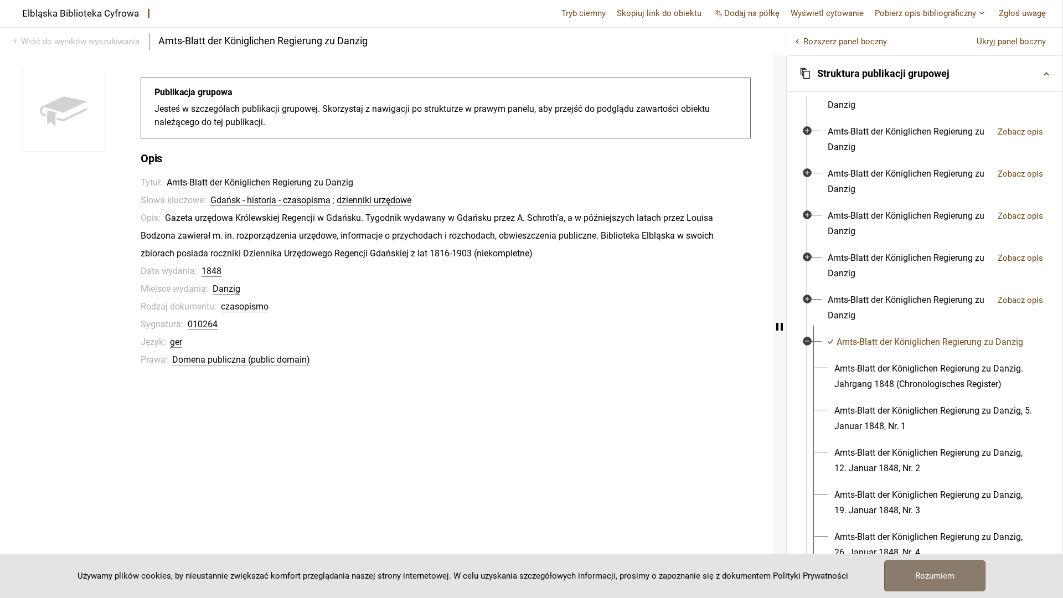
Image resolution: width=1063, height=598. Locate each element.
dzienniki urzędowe (374, 200)
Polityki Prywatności (810, 576)
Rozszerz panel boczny (845, 42)
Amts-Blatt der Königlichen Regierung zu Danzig (260, 182)
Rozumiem (934, 576)
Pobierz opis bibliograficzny (925, 13)
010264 (203, 324)
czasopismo (245, 306)
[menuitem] (908, 97)
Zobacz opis (1020, 132)
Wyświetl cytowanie (827, 13)
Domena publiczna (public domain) (241, 359)
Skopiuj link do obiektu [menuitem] (659, 13)
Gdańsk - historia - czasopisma (270, 200)
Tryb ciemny (583, 13)
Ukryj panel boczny (1011, 42)
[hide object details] (779, 326)
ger (176, 342)
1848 (211, 271)
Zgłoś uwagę (1022, 13)
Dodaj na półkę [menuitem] (752, 13)
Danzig (226, 288)
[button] (924, 73)
